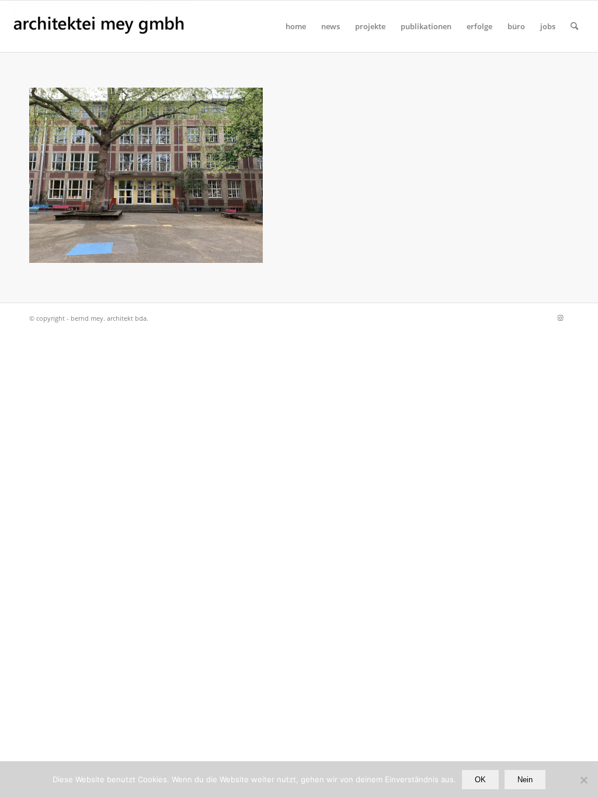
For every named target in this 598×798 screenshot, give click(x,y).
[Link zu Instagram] (560, 318)
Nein (525, 779)
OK (480, 779)
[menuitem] (296, 26)
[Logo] (99, 26)
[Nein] (583, 780)
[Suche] (574, 26)
